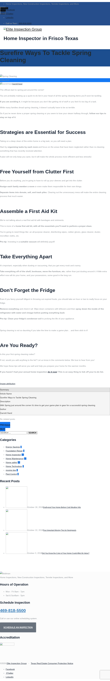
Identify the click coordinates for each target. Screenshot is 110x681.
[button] (18, 627)
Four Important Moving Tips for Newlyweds (59, 530)
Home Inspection (13, 455)
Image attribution (7, 383)
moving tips (11, 470)
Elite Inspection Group (17, 663)
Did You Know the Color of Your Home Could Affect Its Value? (65, 553)
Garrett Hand (17, 84)
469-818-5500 (25, 23)
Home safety (11, 462)
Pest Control (11, 474)
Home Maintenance (14, 458)
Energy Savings (13, 447)
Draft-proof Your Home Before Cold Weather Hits (62, 507)
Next (2, 429)
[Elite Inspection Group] (55, 29)
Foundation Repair (14, 451)
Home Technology (14, 466)
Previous (5, 425)
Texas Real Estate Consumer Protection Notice (52, 663)
